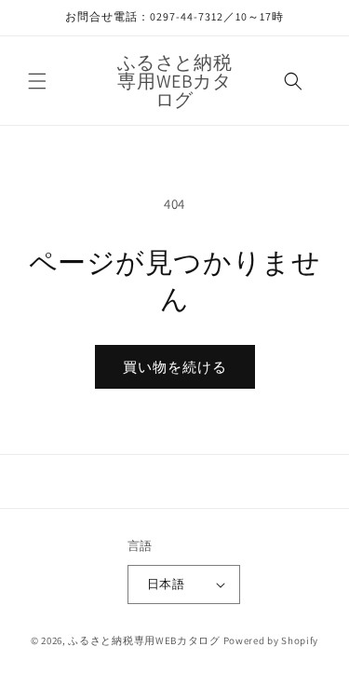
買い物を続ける (175, 367)
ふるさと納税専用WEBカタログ (144, 640)
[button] (37, 81)
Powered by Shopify (271, 640)
